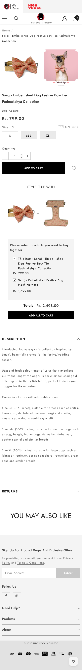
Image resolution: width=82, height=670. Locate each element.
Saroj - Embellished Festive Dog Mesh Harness (40, 282)
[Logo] (41, 18)
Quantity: (8, 149)
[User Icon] (64, 18)
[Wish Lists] (73, 168)
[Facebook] (6, 596)
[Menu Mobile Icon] (4, 18)
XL (48, 135)
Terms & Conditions (30, 563)
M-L (28, 135)
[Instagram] (17, 596)
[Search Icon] (16, 18)
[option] (21, 66)
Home (6, 30)
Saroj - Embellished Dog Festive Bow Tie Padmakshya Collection (40, 264)
